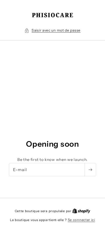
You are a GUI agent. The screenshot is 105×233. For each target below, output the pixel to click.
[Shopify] (81, 211)
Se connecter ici (81, 220)
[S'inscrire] (90, 169)
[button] (52, 30)
